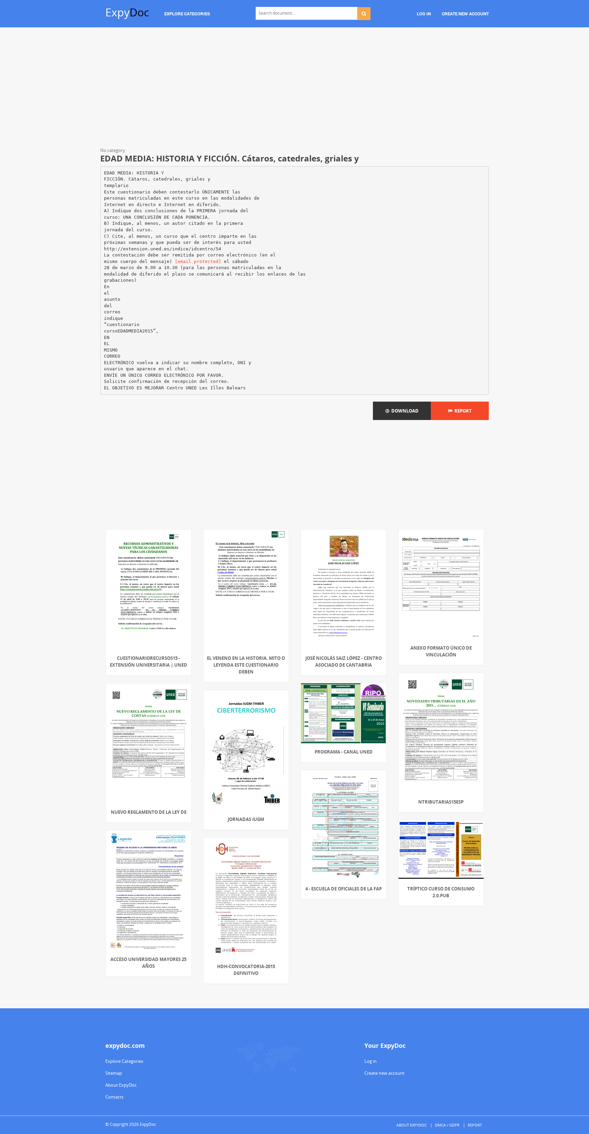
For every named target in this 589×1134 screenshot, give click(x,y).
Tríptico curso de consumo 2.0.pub (440, 892)
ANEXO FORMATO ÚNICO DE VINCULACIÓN (441, 651)
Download (404, 411)
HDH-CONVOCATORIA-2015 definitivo (246, 969)
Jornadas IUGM (246, 819)
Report (462, 411)
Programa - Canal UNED (344, 752)
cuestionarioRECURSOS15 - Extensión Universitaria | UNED (148, 661)
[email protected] (198, 261)
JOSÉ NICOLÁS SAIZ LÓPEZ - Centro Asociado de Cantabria (343, 661)
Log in (370, 1061)
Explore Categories (124, 1061)
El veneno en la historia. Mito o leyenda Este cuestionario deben (246, 665)
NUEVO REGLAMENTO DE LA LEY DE (148, 812)
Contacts (114, 1097)
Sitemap (113, 1073)
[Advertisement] (294, 88)
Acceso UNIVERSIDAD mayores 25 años (148, 962)
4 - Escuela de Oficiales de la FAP (343, 889)
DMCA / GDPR (447, 1125)
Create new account (384, 1073)
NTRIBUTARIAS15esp (441, 802)
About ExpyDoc (121, 1085)
